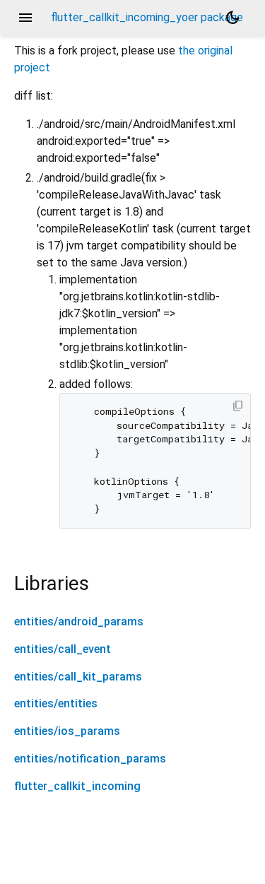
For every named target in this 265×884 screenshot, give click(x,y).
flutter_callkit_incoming (77, 786)
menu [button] (25, 17)
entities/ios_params (67, 731)
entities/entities (56, 703)
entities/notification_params (90, 758)
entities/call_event (62, 649)
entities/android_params (78, 621)
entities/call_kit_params (78, 676)
